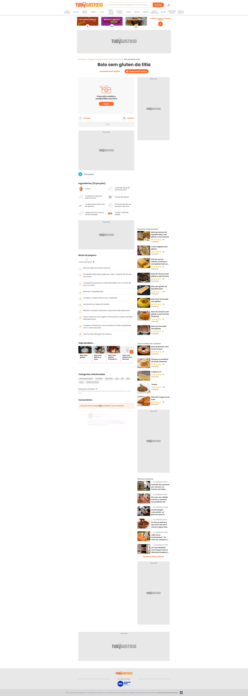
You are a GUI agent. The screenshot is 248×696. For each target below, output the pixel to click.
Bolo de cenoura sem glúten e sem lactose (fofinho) (160, 314)
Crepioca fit (156, 372)
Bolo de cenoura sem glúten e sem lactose (160, 275)
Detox (128, 378)
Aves (102, 12)
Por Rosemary (89, 174)
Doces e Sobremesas (154, 12)
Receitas (99, 59)
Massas (137, 12)
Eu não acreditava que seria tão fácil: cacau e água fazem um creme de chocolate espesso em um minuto (160, 524)
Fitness (81, 382)
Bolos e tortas (84, 12)
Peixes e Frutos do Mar (111, 12)
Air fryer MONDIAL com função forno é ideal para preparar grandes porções (159, 549)
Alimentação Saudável (172, 12)
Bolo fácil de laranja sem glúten (159, 300)
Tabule (154, 384)
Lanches (163, 12)
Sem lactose (108, 378)
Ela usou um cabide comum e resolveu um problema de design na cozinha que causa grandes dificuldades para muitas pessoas (159, 499)
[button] (128, 118)
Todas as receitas (181, 12)
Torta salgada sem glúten (159, 248)
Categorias (91, 59)
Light (117, 378)
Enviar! (106, 104)
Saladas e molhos (119, 12)
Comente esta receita (109, 71)
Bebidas (145, 12)
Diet (122, 378)
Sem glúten (99, 378)
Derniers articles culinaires (153, 556)
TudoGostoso (82, 59)
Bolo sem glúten (83, 356)
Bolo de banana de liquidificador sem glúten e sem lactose (160, 234)
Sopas (128, 12)
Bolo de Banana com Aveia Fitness (160, 348)
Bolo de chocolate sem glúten (159, 327)
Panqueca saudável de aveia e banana (159, 360)
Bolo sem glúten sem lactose (127, 357)
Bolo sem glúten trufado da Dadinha (113, 357)
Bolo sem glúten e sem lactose (98, 357)
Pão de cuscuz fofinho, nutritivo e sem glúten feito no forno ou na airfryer (159, 261)
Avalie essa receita (137, 71)
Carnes (93, 12)
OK (181, 692)
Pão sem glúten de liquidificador (159, 287)
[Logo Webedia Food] (124, 684)
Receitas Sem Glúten (92, 382)
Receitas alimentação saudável (113, 59)
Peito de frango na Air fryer (160, 398)
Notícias (76, 12)
